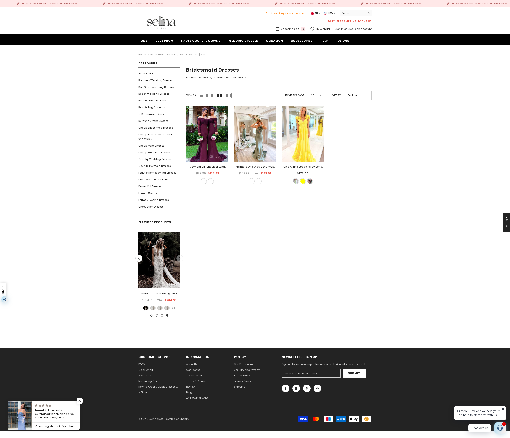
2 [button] (157, 315)
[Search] (356, 13)
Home (142, 54)
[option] (159, 272)
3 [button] (162, 315)
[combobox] (352, 13)
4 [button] (167, 315)
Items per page (294, 95)
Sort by (335, 95)
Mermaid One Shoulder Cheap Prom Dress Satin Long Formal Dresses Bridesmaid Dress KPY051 (255, 167)
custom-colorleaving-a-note (310, 181)
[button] (138, 258)
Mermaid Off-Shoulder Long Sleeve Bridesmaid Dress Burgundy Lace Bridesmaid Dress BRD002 (207, 167)
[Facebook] (285, 388)
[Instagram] (296, 388)
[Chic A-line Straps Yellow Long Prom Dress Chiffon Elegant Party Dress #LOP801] (303, 134)
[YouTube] (317, 388)
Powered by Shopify (177, 419)
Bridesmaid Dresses (163, 54)
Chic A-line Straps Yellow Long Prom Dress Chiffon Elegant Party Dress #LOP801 (302, 167)
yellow (303, 181)
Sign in (339, 29)
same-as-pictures (296, 181)
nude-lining (167, 308)
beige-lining (160, 308)
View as (191, 95)
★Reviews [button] (507, 222)
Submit (354, 373)
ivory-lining (153, 308)
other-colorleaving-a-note (259, 181)
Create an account (359, 29)
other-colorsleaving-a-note (211, 181)
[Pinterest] (307, 388)
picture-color (146, 308)
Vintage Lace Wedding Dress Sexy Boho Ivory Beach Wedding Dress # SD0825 (159, 294)
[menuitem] (159, 73)
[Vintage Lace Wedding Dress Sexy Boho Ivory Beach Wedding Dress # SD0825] (159, 260)
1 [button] (151, 315)
